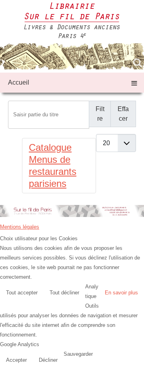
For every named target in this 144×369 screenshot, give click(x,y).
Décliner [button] (48, 360)
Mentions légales (19, 227)
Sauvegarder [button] (78, 354)
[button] (136, 361)
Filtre (100, 113)
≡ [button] (134, 82)
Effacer (123, 113)
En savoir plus (121, 293)
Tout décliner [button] (64, 293)
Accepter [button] (16, 360)
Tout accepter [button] (22, 293)
